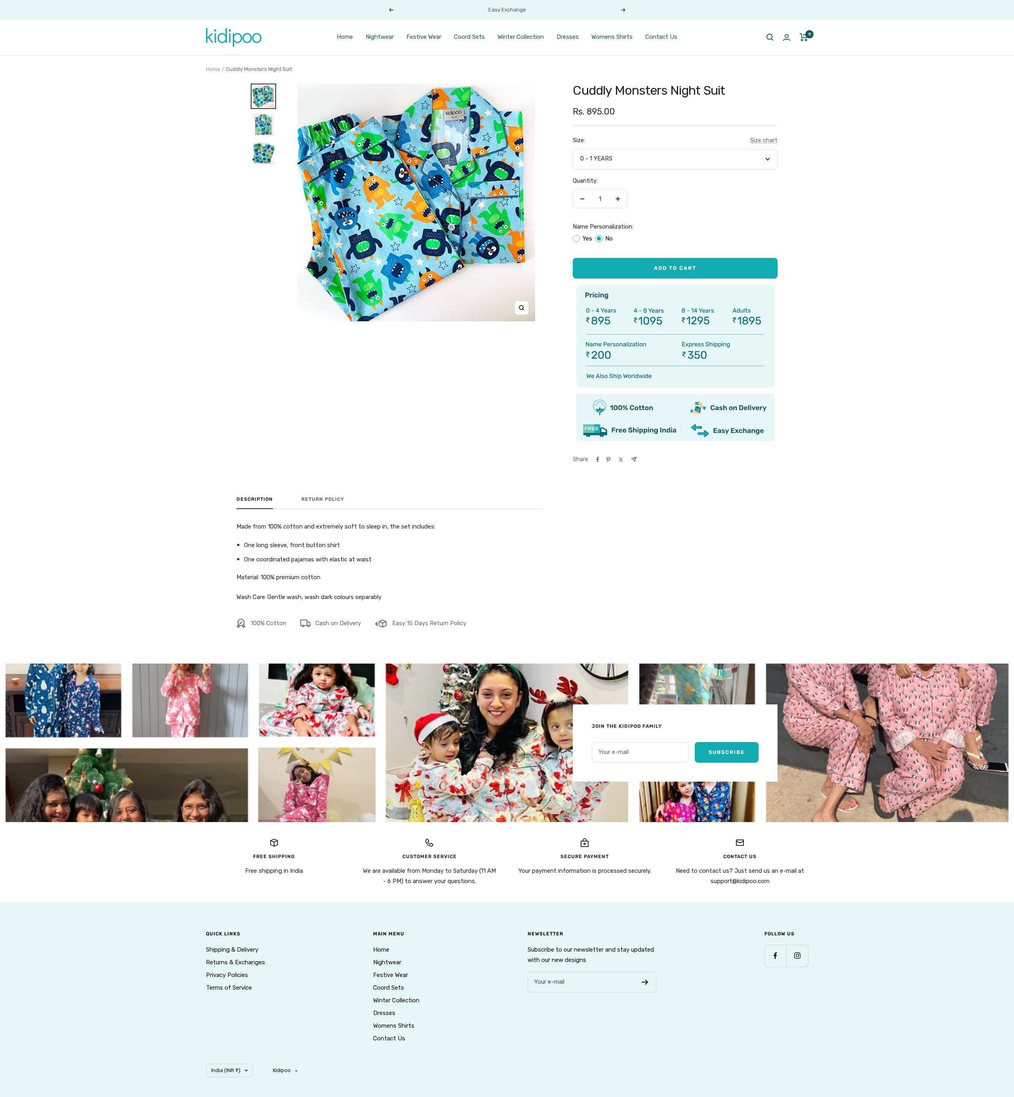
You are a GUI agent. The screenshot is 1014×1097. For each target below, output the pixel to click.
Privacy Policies (227, 975)
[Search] (770, 37)
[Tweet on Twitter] (621, 459)
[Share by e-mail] (634, 459)
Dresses (568, 36)
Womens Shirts (612, 36)
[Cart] (804, 37)
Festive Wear (423, 36)
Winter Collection (520, 36)
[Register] (645, 982)
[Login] (786, 37)
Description (254, 499)
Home (345, 36)
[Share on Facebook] (597, 459)
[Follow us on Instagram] (797, 956)
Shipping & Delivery (232, 949)
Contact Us (661, 36)
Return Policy (322, 499)
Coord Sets (469, 36)
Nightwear (380, 36)
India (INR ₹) (225, 1070)
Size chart (764, 140)
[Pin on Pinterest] (608, 459)
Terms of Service (229, 987)
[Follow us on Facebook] (775, 956)
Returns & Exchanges (235, 962)
